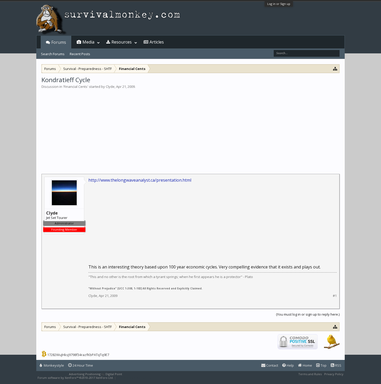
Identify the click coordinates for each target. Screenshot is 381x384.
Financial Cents (75, 86)
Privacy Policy (333, 374)
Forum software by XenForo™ (76, 378)
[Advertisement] (190, 128)
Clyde (110, 86)
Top (323, 365)
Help (290, 365)
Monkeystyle (53, 365)
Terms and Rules (310, 374)
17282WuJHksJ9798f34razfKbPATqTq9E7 (78, 354)
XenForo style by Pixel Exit (135, 378)
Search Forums (53, 54)
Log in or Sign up (278, 4)
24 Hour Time (82, 365)
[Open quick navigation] (335, 68)
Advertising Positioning (85, 374)
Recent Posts (80, 54)
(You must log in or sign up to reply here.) (308, 314)
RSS (337, 365)
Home (307, 365)
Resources (121, 42)
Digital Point (113, 374)
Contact (271, 365)
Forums (58, 42)
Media (88, 42)
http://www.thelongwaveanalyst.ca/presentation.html (139, 180)
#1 (335, 296)
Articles (157, 42)
